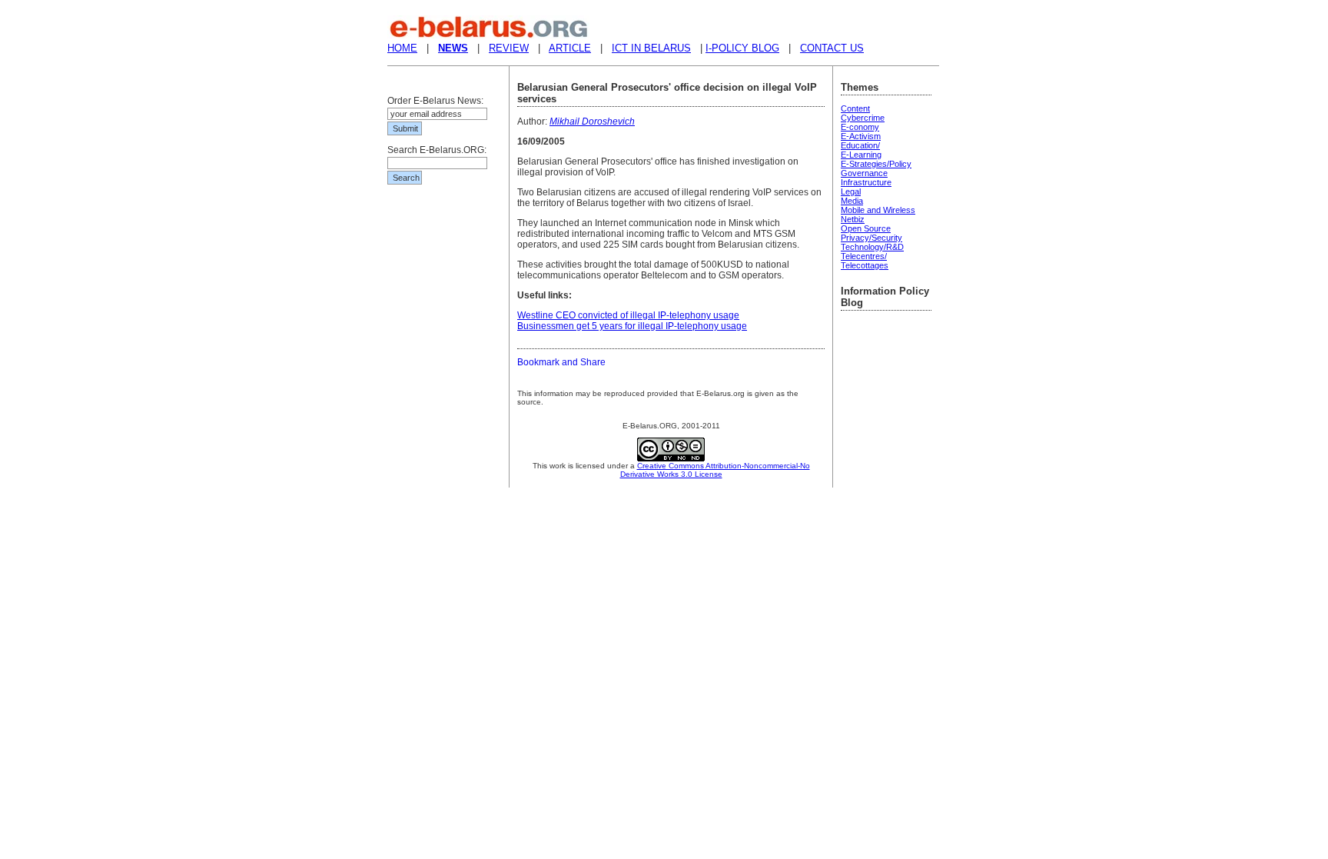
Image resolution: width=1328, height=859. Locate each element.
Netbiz (853, 219)
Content (855, 108)
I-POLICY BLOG (742, 48)
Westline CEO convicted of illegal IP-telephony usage (628, 315)
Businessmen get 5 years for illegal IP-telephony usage (632, 326)
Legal (851, 191)
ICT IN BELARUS (651, 48)
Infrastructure (866, 182)
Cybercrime (863, 117)
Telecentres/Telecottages (864, 260)
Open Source (866, 228)
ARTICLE (570, 48)
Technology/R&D (872, 246)
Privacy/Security (871, 237)
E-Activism (861, 136)
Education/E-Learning (861, 150)
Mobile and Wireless (878, 210)
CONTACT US (832, 48)
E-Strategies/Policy (876, 163)
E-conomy (860, 127)
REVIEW (509, 48)
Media (852, 200)
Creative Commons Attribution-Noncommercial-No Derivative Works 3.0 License (715, 469)
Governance (864, 173)
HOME (402, 48)
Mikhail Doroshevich (592, 121)
